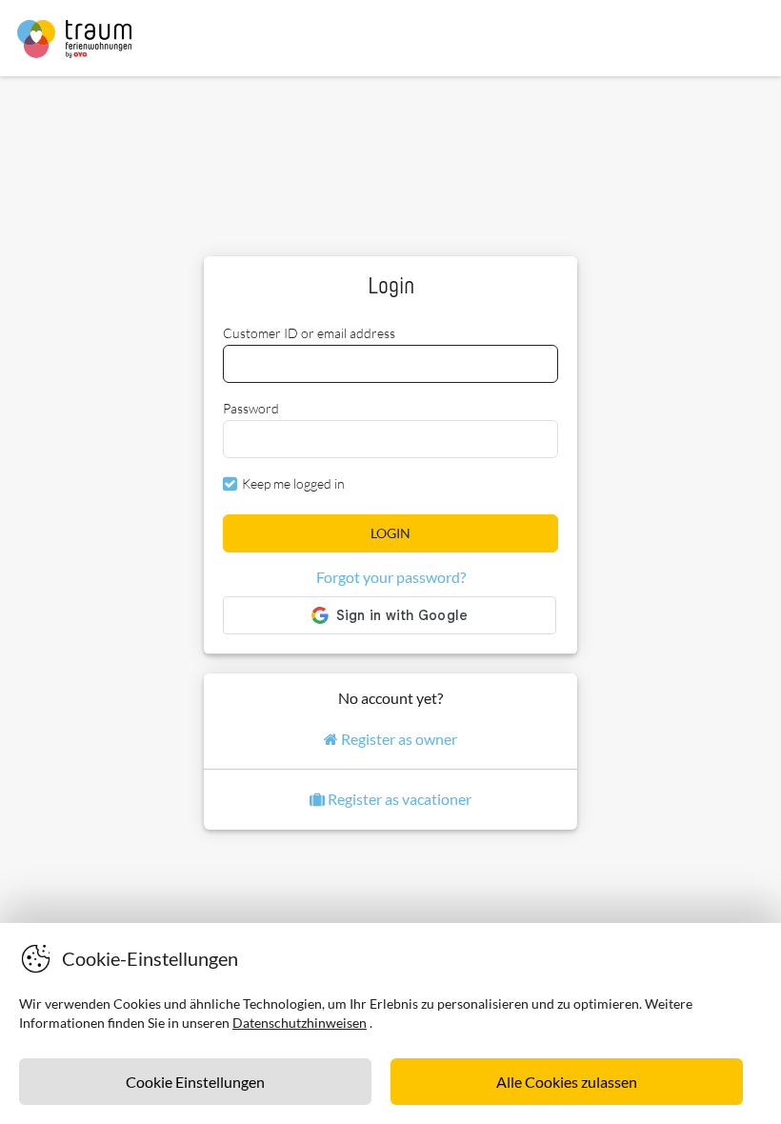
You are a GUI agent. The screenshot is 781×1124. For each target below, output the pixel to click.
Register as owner (397, 739)
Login (390, 533)
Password (251, 408)
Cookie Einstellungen (195, 1082)
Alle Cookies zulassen (566, 1082)
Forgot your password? (391, 577)
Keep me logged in (293, 483)
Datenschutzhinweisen (299, 1022)
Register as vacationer (398, 799)
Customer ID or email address (309, 333)
